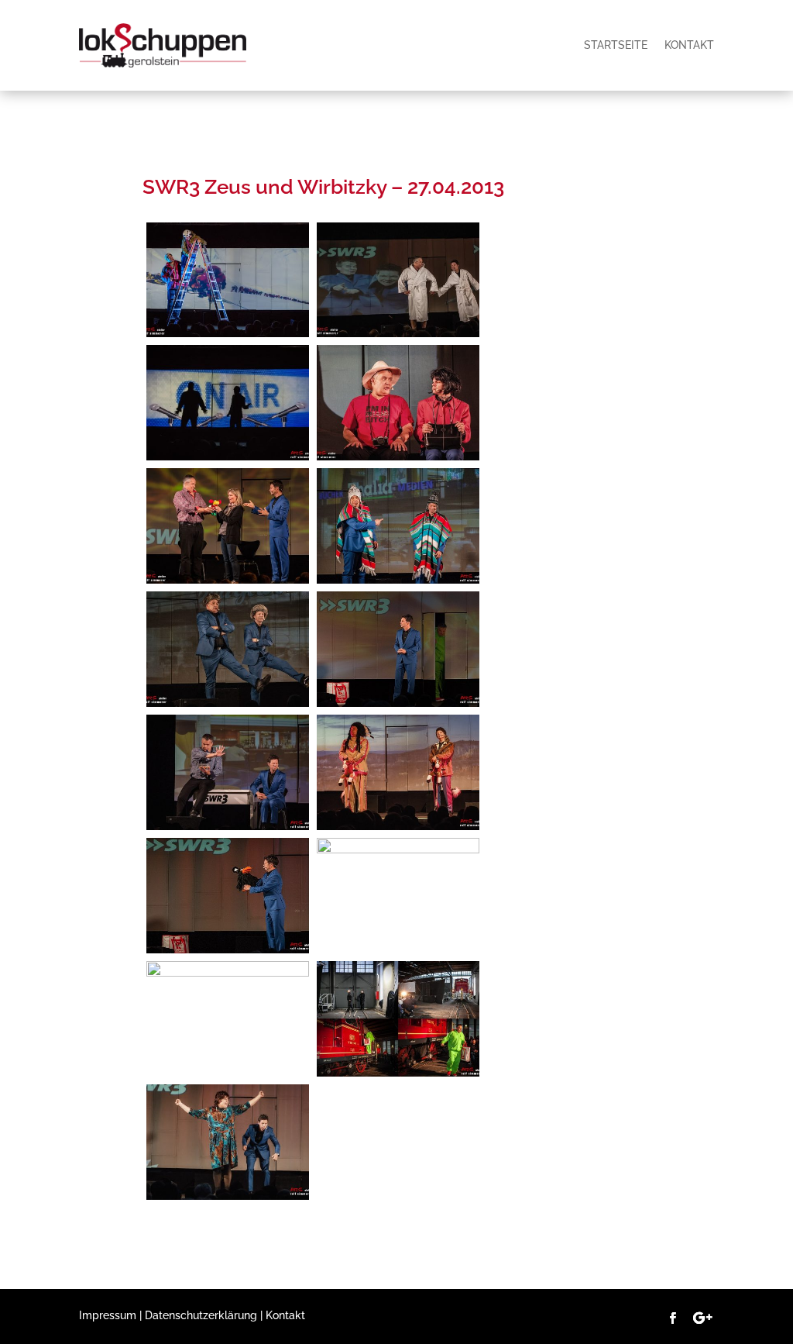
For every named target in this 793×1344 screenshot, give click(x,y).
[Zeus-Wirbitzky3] (398, 1073)
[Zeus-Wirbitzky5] (398, 849)
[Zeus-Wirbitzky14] (227, 580)
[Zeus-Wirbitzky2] (227, 1196)
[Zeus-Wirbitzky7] (227, 949)
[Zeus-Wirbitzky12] (227, 703)
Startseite (615, 45)
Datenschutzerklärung (201, 1315)
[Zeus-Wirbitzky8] (398, 826)
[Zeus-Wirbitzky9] (227, 826)
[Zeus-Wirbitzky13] (398, 580)
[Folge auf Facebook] (673, 1318)
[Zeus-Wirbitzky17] (227, 333)
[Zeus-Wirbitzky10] (398, 703)
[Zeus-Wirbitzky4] (227, 973)
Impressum (107, 1315)
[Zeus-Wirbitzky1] (398, 333)
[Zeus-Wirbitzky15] (398, 456)
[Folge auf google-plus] (702, 1318)
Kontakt (689, 45)
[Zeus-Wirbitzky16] (227, 456)
